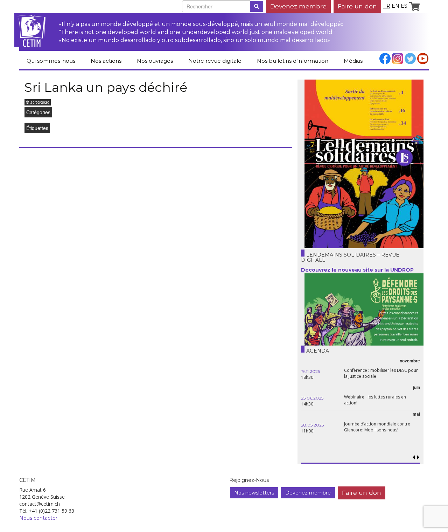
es (404, 6)
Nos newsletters (254, 493)
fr (386, 6)
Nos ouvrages (155, 60)
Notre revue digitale (214, 60)
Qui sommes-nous (51, 60)
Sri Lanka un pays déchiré (105, 87)
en (395, 6)
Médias (353, 60)
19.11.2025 (310, 371)
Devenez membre (298, 6)
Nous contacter (38, 518)
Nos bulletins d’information (292, 60)
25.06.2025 (312, 398)
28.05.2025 (312, 425)
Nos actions (106, 60)
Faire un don (357, 6)
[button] (418, 458)
